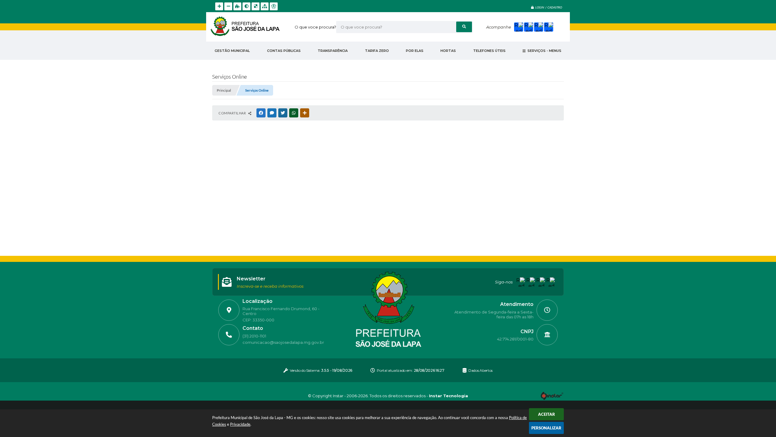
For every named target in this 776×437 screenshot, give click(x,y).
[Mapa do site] (265, 6)
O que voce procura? (315, 27)
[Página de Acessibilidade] (274, 6)
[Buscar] (464, 27)
